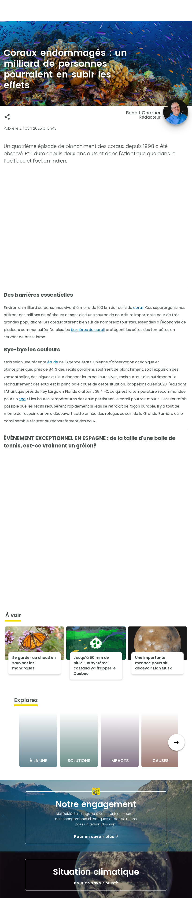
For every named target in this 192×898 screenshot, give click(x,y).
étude (52, 362)
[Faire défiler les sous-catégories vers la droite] (176, 742)
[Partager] (7, 116)
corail (138, 307)
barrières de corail (88, 329)
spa (22, 399)
